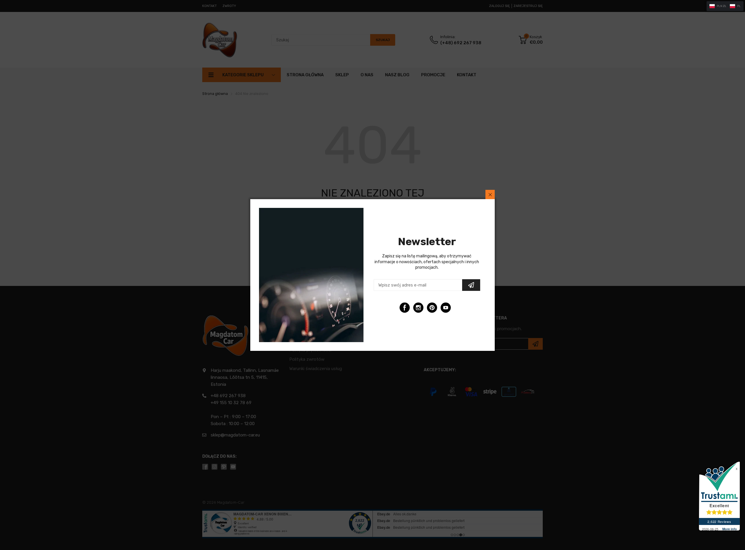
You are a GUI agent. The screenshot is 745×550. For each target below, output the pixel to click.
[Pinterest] (432, 308)
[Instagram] (418, 308)
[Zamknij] (490, 194)
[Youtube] (446, 308)
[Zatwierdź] (471, 285)
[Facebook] (405, 308)
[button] (725, 6)
